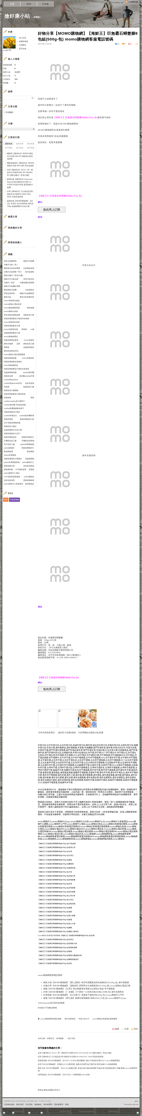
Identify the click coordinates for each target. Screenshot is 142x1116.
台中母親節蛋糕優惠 (12, 477)
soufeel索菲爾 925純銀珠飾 (15, 405)
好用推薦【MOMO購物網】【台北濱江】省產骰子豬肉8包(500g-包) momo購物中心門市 (83, 995)
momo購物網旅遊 (11, 365)
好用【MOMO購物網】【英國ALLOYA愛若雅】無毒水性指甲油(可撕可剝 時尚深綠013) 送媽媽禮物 (77, 1064)
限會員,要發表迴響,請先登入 (49, 1090)
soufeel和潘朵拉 (10, 416)
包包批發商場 (28, 466)
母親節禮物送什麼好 (12, 412)
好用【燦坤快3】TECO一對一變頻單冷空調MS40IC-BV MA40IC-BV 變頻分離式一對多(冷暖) (74, 1053)
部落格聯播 (14, 500)
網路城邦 (132, 1114)
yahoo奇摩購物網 (27, 444)
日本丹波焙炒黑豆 (46, 732)
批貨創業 (7, 398)
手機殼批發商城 (27, 441)
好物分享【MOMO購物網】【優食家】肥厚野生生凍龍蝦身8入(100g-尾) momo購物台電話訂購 (86, 986)
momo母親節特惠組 (12, 301)
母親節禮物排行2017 (12, 433)
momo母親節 (29, 340)
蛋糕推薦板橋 (28, 480)
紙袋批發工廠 (28, 387)
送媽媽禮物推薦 (10, 372)
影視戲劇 (60, 1038)
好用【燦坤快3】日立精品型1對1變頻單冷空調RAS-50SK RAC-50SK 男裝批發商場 (70, 1057)
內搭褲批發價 (28, 268)
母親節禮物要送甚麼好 (13, 362)
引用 (126, 1029)
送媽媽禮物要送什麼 (12, 333)
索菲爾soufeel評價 (26, 376)
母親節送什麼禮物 (11, 390)
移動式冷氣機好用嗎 (12, 286)
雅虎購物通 (8, 451)
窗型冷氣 (7, 297)
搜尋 (32, 98)
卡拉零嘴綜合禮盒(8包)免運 (90, 732)
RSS (6, 500)
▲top (136, 1101)
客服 (67, 1104)
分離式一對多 (9, 283)
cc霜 (32, 329)
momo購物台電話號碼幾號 (14, 354)
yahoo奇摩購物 (10, 455)
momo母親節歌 (28, 358)
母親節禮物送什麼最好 (13, 459)
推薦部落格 (23, 41)
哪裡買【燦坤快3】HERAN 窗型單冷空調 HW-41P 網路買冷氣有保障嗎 (20, 156)
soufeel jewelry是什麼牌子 (14, 401)
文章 (12, 4)
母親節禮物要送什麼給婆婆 (15, 394)
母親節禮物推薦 (10, 358)
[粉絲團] (4, 1113)
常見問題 (29, 1104)
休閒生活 (50, 1038)
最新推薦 (30, 144)
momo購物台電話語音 (12, 304)
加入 (125, 1114)
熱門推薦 (30, 148)
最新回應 (19, 144)
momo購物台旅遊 (11, 311)
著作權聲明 (47, 1104)
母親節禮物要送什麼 (12, 326)
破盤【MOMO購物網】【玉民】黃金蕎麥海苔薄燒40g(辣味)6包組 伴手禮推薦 (79, 989)
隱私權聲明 (58, 1104)
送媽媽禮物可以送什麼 (13, 430)
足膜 (18, 344)
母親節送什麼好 (10, 426)
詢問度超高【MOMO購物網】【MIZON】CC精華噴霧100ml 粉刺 (64, 1075)
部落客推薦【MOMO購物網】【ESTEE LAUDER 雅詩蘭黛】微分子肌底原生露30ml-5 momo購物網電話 (79, 1060)
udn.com (135, 1104)
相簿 (28, 4)
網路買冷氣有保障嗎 (12, 268)
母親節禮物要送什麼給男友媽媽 (16, 318)
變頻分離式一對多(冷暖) (13, 275)
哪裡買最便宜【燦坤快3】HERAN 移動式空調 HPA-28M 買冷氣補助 (20, 164)
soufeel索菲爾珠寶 (26, 416)
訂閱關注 (22, 45)
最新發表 (8, 144)
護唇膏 (6, 347)
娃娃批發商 (29, 383)
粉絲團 (8, 1114)
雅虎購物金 (29, 484)
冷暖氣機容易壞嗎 (27, 283)
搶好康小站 (17, 16)
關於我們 (20, 1104)
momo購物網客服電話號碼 (50, 975)
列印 (136, 1029)
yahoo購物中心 (28, 462)
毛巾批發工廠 (9, 444)
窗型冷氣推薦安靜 (27, 297)
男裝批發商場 (9, 293)
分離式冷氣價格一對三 (13, 272)
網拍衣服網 (8, 344)
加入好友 (22, 38)
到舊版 (37, 17)
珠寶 (32, 398)
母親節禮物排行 (27, 448)
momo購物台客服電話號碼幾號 (49, 935)
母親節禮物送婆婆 (11, 340)
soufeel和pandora (11, 380)
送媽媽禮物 (29, 459)
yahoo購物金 (29, 477)
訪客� (45, 4)
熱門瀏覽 (8, 148)
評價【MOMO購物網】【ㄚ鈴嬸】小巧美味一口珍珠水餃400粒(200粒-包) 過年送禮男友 (83, 992)
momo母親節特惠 (11, 329)
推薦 (117, 1029)
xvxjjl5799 (7, 50)
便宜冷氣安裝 (28, 279)
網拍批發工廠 (28, 344)
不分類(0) (9, 112)
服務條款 (38, 1104)
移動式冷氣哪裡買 (27, 293)
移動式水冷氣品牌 (11, 279)
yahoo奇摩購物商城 (12, 462)
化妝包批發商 (9, 480)
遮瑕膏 (24, 329)
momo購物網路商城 (12, 308)
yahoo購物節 (9, 448)
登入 (120, 1114)
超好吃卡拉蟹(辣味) (67, 732)
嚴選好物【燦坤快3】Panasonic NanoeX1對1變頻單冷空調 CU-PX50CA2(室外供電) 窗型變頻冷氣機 (20, 183)
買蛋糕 (31, 469)
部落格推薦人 (15, 242)
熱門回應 (19, 148)
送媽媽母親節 (28, 347)
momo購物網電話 (11, 336)
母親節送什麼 (28, 315)
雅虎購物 (30, 451)
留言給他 (22, 49)
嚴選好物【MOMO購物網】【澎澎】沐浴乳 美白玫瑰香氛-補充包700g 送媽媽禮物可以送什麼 (20, 203)
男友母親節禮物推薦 (12, 315)
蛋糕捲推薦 (8, 469)
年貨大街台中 (89, 265)
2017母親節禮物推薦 (12, 423)
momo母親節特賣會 (12, 322)
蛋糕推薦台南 (9, 466)
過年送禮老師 (89, 455)
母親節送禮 (8, 376)
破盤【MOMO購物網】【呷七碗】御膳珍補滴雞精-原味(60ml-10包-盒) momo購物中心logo (84, 998)
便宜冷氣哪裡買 (10, 261)
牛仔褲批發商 (20, 469)
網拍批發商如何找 (11, 351)
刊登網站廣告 (9, 1104)
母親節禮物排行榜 (27, 419)
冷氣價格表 (29, 290)
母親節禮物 (8, 419)
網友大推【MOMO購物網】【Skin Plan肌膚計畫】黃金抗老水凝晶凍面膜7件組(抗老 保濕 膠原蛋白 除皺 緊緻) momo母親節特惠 (87, 1069)
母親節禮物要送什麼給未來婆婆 (16, 369)
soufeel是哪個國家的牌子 (14, 408)
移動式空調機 (28, 261)
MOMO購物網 (67, 124)
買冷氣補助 (29, 272)
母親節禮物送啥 (10, 437)
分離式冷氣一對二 (11, 265)
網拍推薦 (30, 308)
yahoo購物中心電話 (12, 473)
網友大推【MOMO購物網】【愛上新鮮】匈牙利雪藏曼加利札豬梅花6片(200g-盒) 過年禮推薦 (86, 982)
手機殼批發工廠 (10, 441)
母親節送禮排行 (27, 437)
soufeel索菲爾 (28, 372)
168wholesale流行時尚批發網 (51, 1003)
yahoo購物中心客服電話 (13, 484)
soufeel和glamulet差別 (13, 383)
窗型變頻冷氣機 (10, 290)
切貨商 (6, 387)
